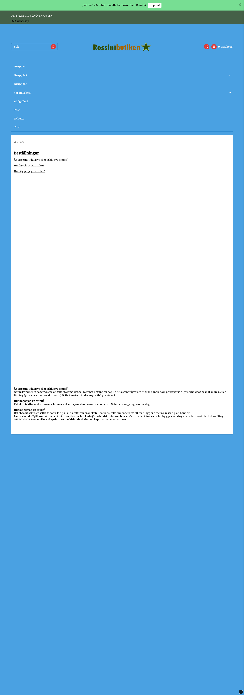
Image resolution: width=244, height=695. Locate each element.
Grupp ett (20, 66)
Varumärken (22, 92)
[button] (206, 46)
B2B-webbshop (20, 21)
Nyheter (19, 118)
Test (17, 110)
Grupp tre (20, 84)
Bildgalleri (21, 101)
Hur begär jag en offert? (29, 165)
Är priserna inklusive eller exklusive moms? (41, 159)
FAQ (21, 142)
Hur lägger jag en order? (29, 171)
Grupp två (20, 75)
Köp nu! (155, 5)
